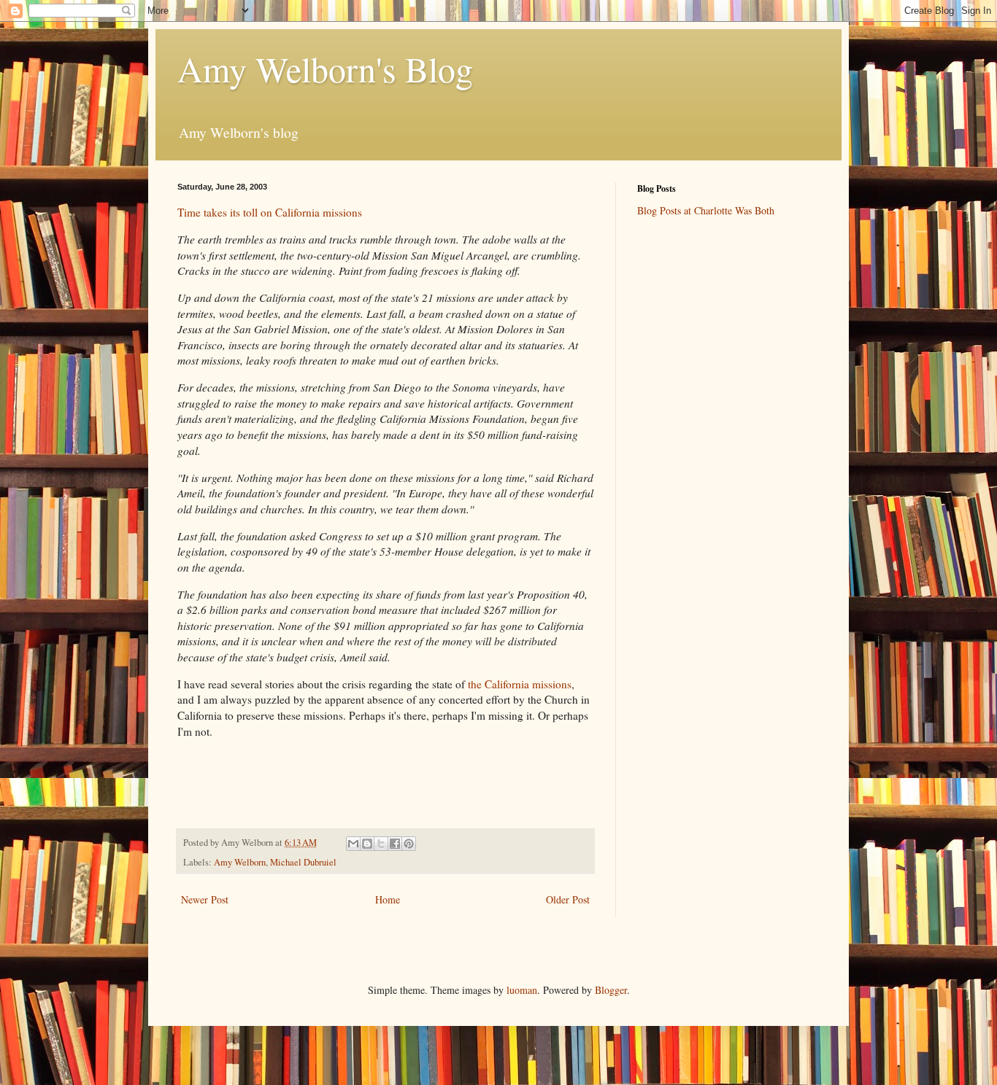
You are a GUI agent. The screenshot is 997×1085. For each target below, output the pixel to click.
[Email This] (353, 843)
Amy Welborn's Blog (325, 68)
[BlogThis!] (367, 843)
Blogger (611, 990)
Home (387, 899)
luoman (522, 990)
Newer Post (204, 899)
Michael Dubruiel (303, 862)
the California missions (519, 684)
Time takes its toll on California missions (269, 212)
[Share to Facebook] (395, 843)
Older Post (568, 899)
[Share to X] (381, 843)
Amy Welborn (240, 862)
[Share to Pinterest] (408, 843)
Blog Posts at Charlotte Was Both (705, 210)
